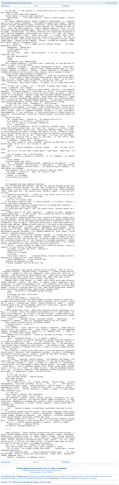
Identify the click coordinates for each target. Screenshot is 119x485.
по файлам (27, 482)
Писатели (56, 476)
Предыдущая (5, 6)
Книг (49, 482)
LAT (116, 3)
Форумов (36, 482)
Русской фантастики (16, 482)
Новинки (4, 482)
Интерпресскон (67, 478)
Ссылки (86, 476)
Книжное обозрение (43, 478)
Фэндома (43, 482)
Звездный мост (84, 478)
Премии (31, 476)
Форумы (102, 476)
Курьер (49, 476)
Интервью (4, 478)
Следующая (65, 6)
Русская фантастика (10, 3)
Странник (93, 478)
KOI (110, 3)
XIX (10, 478)
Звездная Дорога (30, 478)
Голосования (71, 476)
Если (22, 478)
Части (35, 6)
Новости (38, 476)
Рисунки (109, 476)
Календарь (79, 476)
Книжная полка (25, 3)
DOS (113, 3)
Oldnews (44, 476)
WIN (107, 3)
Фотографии (94, 476)
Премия (75, 478)
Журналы (15, 478)
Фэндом (63, 476)
